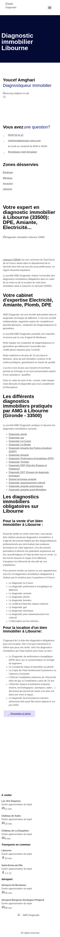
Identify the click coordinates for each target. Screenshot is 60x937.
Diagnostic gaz (16, 437)
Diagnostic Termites (19, 462)
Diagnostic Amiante (19, 455)
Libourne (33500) (12, 259)
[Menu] (49, 7)
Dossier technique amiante (22, 479)
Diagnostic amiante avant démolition (27, 489)
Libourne (7, 189)
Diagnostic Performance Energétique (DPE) (31, 458)
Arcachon (8, 183)
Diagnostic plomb (18, 434)
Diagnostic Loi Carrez (20, 441)
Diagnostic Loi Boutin (20, 444)
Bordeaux (8, 172)
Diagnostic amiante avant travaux (26, 486)
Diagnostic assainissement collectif (27, 482)
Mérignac (8, 178)
